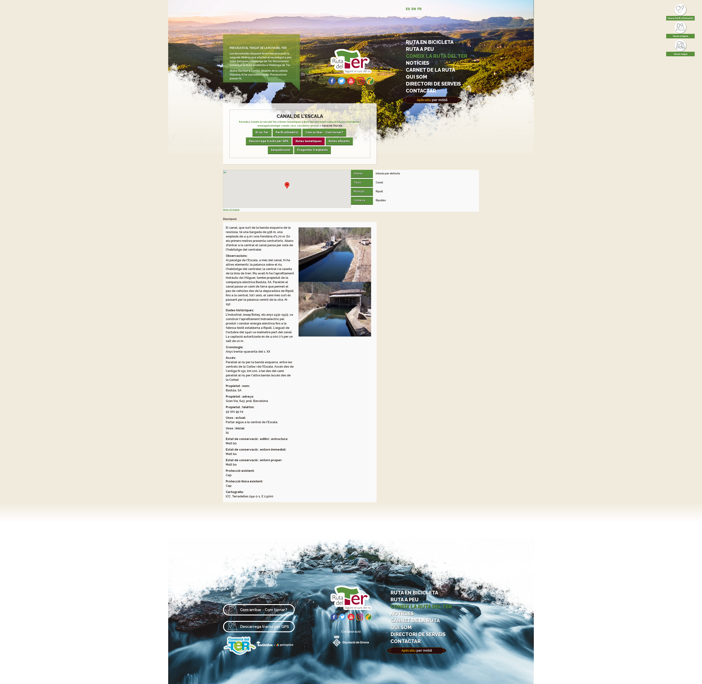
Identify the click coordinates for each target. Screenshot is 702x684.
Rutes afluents (339, 141)
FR (419, 9)
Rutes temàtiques (290, 122)
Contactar (421, 91)
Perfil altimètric (287, 132)
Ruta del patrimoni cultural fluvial (324, 122)
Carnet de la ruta (430, 70)
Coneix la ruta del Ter (436, 56)
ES (408, 9)
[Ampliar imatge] (335, 280)
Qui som (416, 77)
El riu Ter (262, 132)
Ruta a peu (420, 49)
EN (414, 9)
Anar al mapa (231, 209)
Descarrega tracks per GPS (268, 141)
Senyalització (280, 150)
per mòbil (432, 100)
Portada (244, 122)
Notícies (417, 63)
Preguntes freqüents (312, 150)
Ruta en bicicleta (430, 42)
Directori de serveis (433, 84)
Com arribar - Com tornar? (324, 132)
